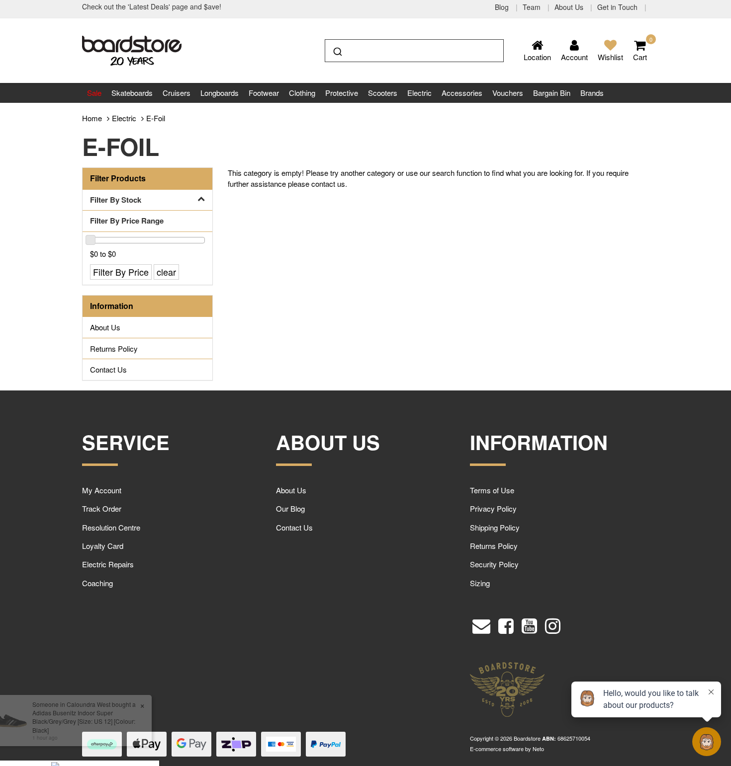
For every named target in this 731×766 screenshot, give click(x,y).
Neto (538, 749)
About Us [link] (105, 327)
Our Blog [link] (290, 508)
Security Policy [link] (494, 564)
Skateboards (132, 92)
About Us (569, 7)
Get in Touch (618, 7)
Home (92, 118)
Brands (592, 92)
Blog (503, 7)
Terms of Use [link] (492, 490)
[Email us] (481, 623)
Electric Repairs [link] (108, 564)
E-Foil (155, 118)
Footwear (264, 92)
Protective (341, 92)
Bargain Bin (551, 92)
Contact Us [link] (108, 369)
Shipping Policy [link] (495, 527)
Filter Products (118, 178)
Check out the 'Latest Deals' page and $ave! (151, 6)
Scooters (382, 92)
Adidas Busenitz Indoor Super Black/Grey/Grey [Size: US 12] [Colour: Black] (81, 721)
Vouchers (507, 92)
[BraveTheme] (132, 49)
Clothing (302, 92)
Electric (419, 92)
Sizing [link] (480, 583)
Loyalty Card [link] (102, 545)
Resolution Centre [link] (111, 527)
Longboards (219, 92)
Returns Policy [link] (114, 348)
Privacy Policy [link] (493, 508)
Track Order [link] (101, 508)
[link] (506, 623)
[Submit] (337, 50)
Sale (94, 92)
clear (166, 271)
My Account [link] (101, 490)
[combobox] (414, 50)
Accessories (462, 92)
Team (533, 7)
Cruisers (176, 92)
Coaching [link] (97, 583)
